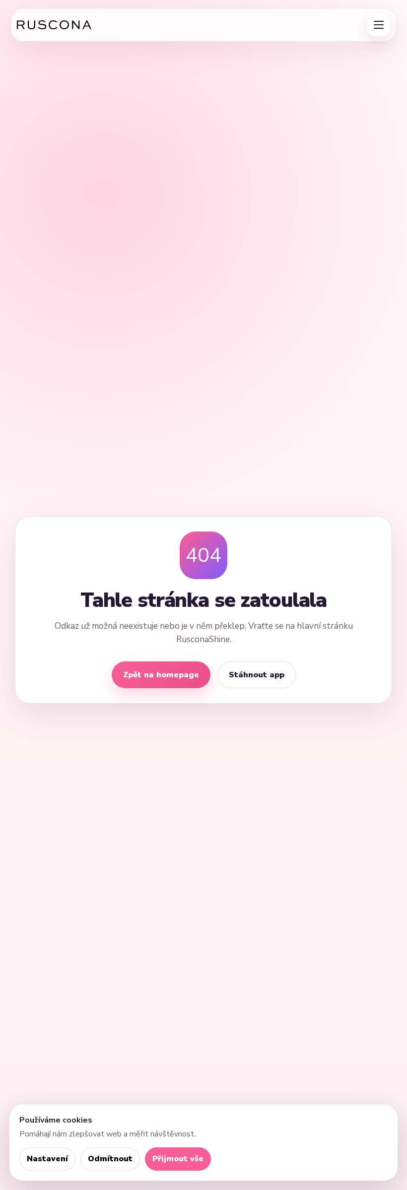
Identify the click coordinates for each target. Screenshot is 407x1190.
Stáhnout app (256, 674)
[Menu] (378, 24)
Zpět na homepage (161, 674)
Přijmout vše (178, 1158)
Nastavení (47, 1158)
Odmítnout (110, 1158)
